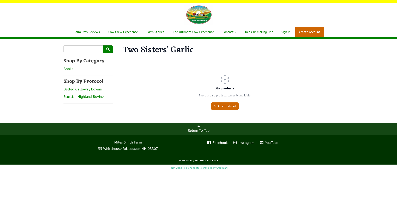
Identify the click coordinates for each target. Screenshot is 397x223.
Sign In (286, 32)
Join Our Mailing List (259, 32)
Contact (228, 32)
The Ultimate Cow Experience (193, 32)
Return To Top (198, 130)
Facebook (220, 142)
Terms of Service (209, 160)
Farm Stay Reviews (87, 32)
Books (68, 68)
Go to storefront (225, 106)
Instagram (245, 142)
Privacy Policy (186, 160)
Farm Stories (155, 32)
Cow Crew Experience (123, 32)
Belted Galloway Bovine (82, 89)
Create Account (309, 32)
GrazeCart (221, 167)
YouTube (271, 142)
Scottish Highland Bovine (83, 96)
